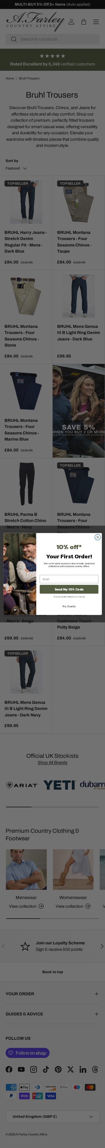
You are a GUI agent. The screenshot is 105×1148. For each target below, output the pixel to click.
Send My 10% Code (68, 589)
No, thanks (69, 606)
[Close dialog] (98, 537)
